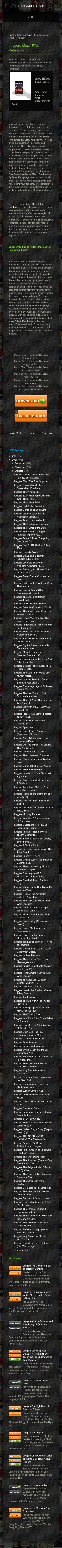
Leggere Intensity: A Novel (27, 856)
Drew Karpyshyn (24, 35)
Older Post (47, 433)
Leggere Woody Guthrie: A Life (29, 1091)
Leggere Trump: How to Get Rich (30, 520)
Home (11, 35)
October (19, 471)
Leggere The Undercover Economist (32, 755)
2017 (15, 459)
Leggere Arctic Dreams (25, 1042)
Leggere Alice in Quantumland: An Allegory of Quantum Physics (38, 1324)
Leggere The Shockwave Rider (29, 1156)
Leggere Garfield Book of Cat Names (32, 766)
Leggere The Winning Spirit (27, 1014)
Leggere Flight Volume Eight (28, 769)
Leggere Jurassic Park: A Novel (30, 751)
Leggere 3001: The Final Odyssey (31, 481)
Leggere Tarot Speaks (25, 997)
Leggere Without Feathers (27, 955)
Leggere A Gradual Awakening (29, 1038)
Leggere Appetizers (23, 727)
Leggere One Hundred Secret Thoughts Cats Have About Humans (37, 1458)
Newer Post (15, 433)
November (20, 467)
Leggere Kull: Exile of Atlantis (29, 506)
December (20, 463)
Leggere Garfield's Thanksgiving (30, 510)
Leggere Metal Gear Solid (27, 502)
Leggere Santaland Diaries (27, 1108)
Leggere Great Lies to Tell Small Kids (32, 1188)
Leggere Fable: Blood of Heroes (30, 603)
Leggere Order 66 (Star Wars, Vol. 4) (32, 607)
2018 (15, 456)
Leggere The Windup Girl (26, 492)
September (21, 1250)
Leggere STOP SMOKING (27, 1118)
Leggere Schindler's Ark (26, 552)
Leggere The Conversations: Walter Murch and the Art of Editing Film (37, 1295)
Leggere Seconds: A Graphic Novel (31, 1198)
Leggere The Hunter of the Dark (30, 528)
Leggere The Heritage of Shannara (31, 524)
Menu (31, 17)
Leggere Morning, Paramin (27, 814)
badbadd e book (31, 6)
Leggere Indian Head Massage (29, 1046)
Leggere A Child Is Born (26, 845)
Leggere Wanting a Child (35, 1432)
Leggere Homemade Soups (27, 986)
